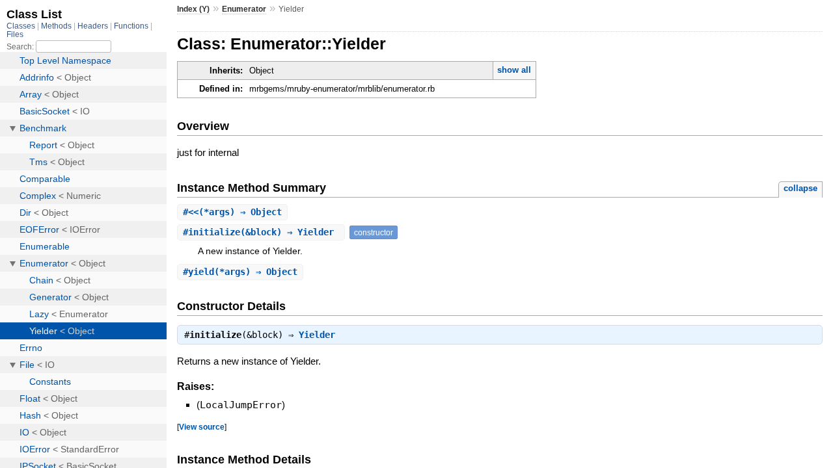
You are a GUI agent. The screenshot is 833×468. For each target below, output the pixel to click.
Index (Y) (193, 9)
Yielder (317, 335)
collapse (800, 188)
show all (514, 70)
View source (202, 426)
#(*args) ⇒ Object (232, 212)
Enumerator (244, 9)
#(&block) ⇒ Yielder (261, 232)
